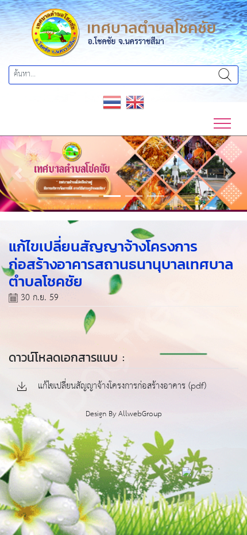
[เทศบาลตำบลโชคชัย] (123, 32)
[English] (135, 101)
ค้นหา (224, 75)
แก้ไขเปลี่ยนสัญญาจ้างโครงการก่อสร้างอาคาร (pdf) (120, 386)
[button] (18, 173)
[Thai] (112, 101)
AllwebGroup (140, 414)
